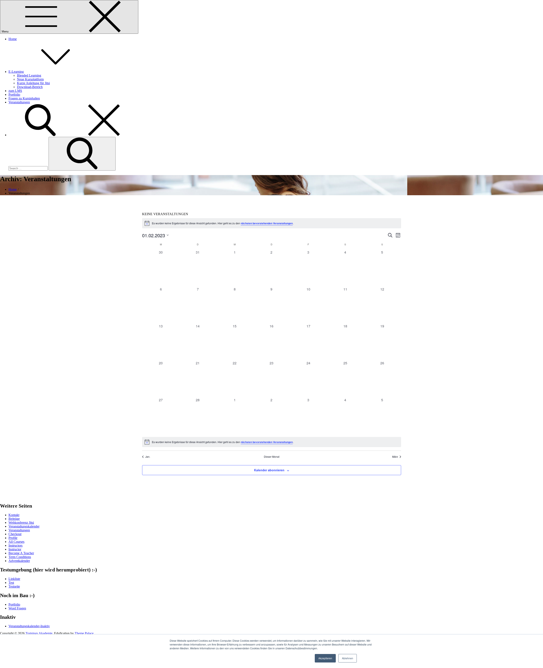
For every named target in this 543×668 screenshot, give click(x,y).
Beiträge (14, 519)
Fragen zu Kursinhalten (24, 98)
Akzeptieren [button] (325, 658)
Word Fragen (17, 608)
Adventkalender (19, 561)
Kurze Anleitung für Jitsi (33, 83)
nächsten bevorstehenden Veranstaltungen (267, 223)
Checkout (14, 534)
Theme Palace (84, 633)
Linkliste (14, 579)
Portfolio (14, 94)
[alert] (271, 223)
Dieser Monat (271, 456)
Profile (12, 538)
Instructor (14, 549)
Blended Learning (29, 75)
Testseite (14, 586)
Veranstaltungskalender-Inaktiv (29, 626)
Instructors (15, 545)
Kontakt (13, 515)
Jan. (147, 456)
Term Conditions (19, 557)
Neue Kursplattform (30, 79)
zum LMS (15, 91)
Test (11, 582)
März (395, 456)
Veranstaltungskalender (23, 526)
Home (12, 39)
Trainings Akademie (38, 633)
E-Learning (16, 71)
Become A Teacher (21, 553)
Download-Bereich (30, 87)
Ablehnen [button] (347, 658)
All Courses (16, 541)
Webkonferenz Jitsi (21, 522)
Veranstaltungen (19, 102)
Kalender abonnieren (269, 470)
